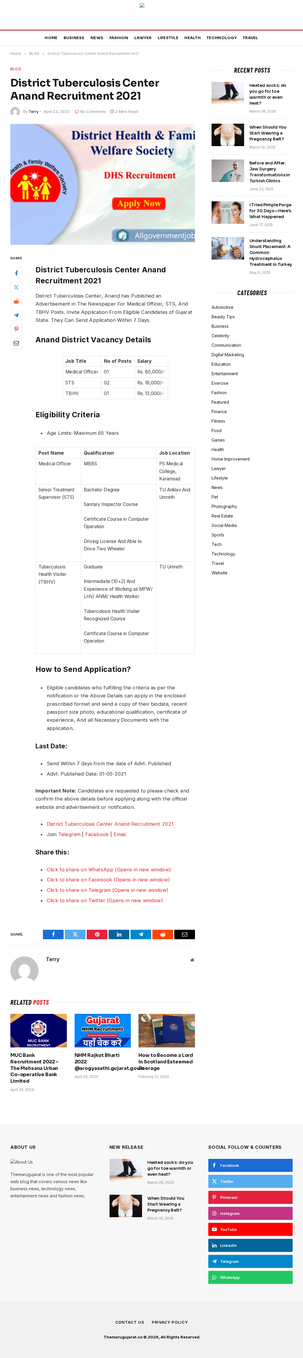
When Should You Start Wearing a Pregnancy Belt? (267, 133)
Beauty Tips (223, 316)
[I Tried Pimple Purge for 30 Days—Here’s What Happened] (228, 212)
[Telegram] (16, 315)
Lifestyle (168, 38)
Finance (219, 411)
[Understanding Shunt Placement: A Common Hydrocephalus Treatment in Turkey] (228, 248)
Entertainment (225, 373)
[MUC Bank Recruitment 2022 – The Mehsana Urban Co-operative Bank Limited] (38, 1030)
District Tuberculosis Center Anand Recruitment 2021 (110, 824)
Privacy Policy (170, 1322)
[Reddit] (16, 301)
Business (74, 38)
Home (51, 38)
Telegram (69, 834)
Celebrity (220, 335)
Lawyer (143, 38)
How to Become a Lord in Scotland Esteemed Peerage (165, 1061)
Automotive (222, 307)
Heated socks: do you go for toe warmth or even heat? (268, 94)
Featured (220, 402)
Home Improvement (231, 458)
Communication (226, 345)
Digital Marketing (228, 354)
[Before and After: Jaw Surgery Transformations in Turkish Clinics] (228, 170)
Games (218, 439)
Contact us (129, 1322)
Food (217, 430)
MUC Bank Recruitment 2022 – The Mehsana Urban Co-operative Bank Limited (34, 1068)
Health (192, 38)
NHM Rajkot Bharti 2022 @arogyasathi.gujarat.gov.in (103, 1061)
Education (221, 364)
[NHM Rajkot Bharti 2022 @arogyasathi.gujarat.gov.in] (103, 1030)
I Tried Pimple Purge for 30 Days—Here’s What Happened (270, 210)
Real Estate (222, 515)
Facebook (97, 834)
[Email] (16, 343)
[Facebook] (16, 273)
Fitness (218, 421)
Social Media (224, 525)
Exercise (220, 383)
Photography (224, 506)
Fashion (118, 38)
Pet (215, 496)
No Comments (93, 111)
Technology (222, 38)
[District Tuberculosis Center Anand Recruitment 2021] (102, 184)
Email (120, 834)
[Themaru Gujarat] (151, 15)
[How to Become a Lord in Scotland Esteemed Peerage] (166, 1030)
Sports (218, 534)
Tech (217, 544)
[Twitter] (16, 287)
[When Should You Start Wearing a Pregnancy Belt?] (228, 135)
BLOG (16, 68)
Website (220, 572)
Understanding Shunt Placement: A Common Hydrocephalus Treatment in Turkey (270, 252)
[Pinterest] (16, 329)
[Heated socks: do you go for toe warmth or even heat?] (228, 93)
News (97, 38)
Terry (33, 111)
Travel (250, 38)
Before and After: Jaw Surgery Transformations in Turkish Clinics (269, 171)
